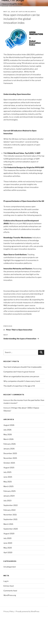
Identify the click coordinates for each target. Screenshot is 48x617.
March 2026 (8, 439)
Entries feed (8, 586)
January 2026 (9, 449)
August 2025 (8, 468)
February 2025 (9, 491)
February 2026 (9, 444)
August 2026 (8, 425)
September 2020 (10, 529)
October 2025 (9, 463)
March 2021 (8, 524)
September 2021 (10, 519)
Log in (6, 581)
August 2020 (8, 534)
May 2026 (7, 434)
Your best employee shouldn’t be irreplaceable (22, 367)
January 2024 (9, 496)
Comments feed (10, 591)
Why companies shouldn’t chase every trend (21, 381)
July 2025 (7, 472)
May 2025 (7, 482)
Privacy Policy (8, 611)
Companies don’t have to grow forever (19, 372)
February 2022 (9, 510)
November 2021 (10, 515)
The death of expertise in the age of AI (19, 386)
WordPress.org (9, 595)
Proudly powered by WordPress (27, 611)
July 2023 (7, 501)
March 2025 (8, 486)
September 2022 (10, 505)
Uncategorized (9, 567)
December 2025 (10, 453)
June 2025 (7, 477)
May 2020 (7, 548)
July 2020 (7, 538)
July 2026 (7, 430)
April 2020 (7, 552)
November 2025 (10, 458)
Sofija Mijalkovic (27, 11)
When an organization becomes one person (21, 376)
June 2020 (7, 543)
